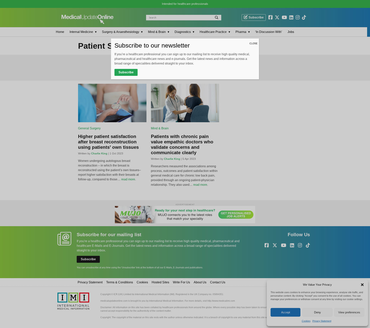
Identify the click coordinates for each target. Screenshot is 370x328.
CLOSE (253, 43)
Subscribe (126, 72)
